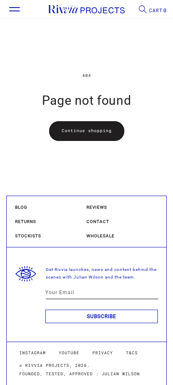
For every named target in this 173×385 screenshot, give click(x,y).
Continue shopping (87, 130)
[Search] (140, 9)
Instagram (32, 353)
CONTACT (97, 221)
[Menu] (10, 9)
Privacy (102, 353)
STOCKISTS (28, 236)
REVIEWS (96, 207)
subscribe (101, 316)
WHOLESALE (100, 236)
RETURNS (25, 221)
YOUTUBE (69, 353)
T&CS (132, 353)
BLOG (21, 207)
